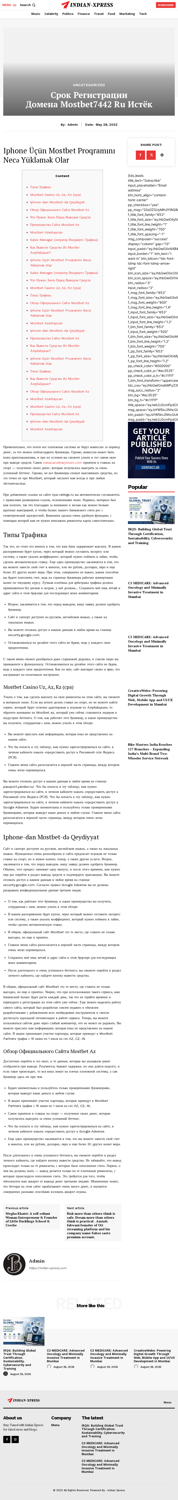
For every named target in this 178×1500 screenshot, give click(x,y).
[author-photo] (6, 1373)
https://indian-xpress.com (47, 1268)
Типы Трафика (40, 187)
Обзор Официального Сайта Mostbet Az (59, 210)
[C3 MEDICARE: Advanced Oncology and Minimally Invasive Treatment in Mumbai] (151, 564)
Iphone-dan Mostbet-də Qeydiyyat (57, 202)
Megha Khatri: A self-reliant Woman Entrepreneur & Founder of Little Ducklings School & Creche (31, 1219)
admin (72, 124)
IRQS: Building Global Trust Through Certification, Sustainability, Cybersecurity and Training (150, 536)
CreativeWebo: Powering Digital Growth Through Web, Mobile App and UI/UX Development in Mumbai (150, 697)
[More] (162, 155)
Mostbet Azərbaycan (46, 232)
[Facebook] (140, 155)
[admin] (14, 1264)
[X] (151, 155)
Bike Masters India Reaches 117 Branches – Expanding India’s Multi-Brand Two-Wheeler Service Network (150, 751)
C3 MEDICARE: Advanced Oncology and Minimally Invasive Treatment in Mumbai (148, 590)
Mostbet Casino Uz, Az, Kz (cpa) (55, 195)
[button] (28, 5)
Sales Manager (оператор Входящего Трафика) (64, 240)
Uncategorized (89, 85)
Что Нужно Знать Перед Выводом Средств (60, 217)
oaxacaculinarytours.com (62, 462)
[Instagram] (15, 1439)
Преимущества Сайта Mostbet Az (54, 224)
